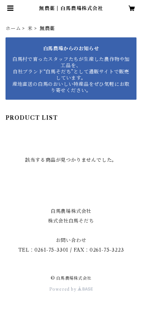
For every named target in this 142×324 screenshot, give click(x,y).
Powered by (63, 289)
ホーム (13, 28)
